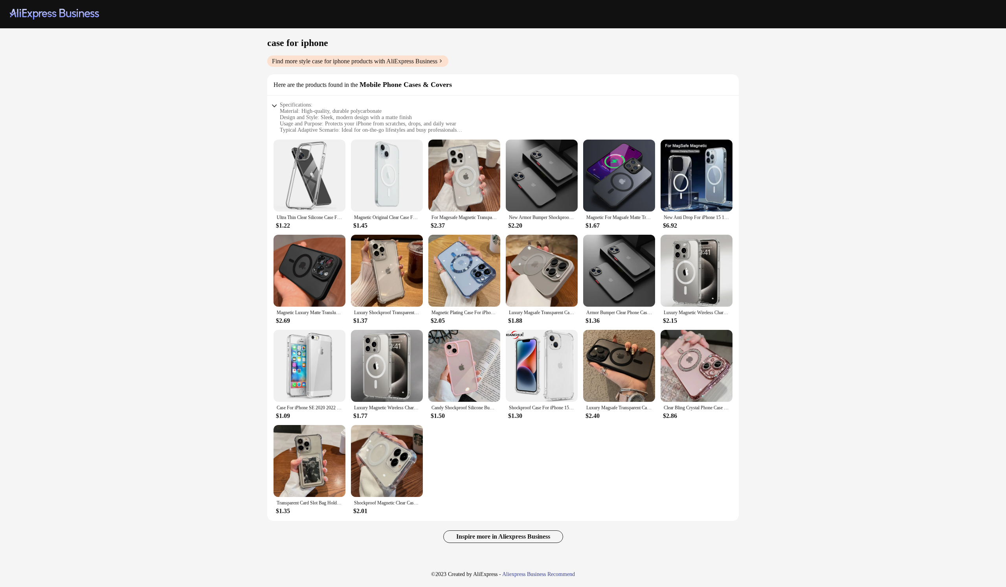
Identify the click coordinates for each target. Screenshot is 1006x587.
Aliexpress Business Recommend (538, 574)
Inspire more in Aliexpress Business (503, 536)
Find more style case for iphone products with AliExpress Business (354, 61)
